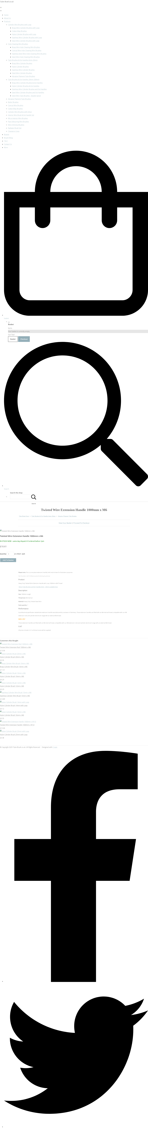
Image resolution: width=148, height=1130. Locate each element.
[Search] (33, 497)
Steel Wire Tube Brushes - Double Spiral (26, 96)
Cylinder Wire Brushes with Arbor (20, 112)
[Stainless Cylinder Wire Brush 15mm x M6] (15, 692)
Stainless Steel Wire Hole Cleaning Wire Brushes (29, 54)
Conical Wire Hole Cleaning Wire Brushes (26, 50)
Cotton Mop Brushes (19, 31)
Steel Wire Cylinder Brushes (22, 73)
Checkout (24, 339)
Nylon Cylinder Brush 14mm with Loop (13, 705)
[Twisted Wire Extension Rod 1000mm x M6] (16, 644)
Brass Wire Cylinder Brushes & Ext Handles (27, 83)
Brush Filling (8, 138)
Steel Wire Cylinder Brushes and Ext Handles (28, 92)
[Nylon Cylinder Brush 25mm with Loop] (14, 731)
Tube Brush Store (24, 516)
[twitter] (76, 1127)
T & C (6, 141)
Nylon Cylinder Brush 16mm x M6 (12, 715)
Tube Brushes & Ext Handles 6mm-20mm (23, 60)
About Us (7, 18)
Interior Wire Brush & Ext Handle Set (21, 115)
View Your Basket (65, 523)
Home (6, 15)
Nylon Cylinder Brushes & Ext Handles (25, 86)
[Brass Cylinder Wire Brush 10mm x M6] (14, 663)
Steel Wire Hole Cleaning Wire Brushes (26, 57)
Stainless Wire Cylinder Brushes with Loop (27, 37)
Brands (6, 134)
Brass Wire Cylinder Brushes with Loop (26, 28)
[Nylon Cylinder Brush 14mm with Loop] (14, 702)
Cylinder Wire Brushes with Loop (19, 25)
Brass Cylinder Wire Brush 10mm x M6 (13, 667)
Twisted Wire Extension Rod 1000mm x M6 (15, 647)
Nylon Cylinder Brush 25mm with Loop (13, 734)
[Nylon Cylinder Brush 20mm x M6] (13, 654)
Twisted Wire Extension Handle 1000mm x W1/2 (17, 725)
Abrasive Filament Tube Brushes (23, 76)
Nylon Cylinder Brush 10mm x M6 (12, 676)
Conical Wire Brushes (15, 105)
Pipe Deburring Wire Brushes (18, 121)
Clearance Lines (13, 131)
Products (7, 21)
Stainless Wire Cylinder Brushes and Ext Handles (29, 89)
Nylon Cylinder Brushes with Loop (24, 34)
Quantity (3, 554)
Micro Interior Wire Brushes (18, 118)
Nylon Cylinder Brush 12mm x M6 (12, 686)
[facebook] (76, 981)
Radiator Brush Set (14, 128)
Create (55, 747)
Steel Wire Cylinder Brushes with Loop (25, 41)
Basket (13, 339)
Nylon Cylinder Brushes (20, 67)
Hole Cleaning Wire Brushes (18, 44)
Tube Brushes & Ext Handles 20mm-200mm (23, 79)
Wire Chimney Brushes (16, 125)
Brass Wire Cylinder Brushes (22, 63)
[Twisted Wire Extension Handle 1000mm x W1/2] (18, 722)
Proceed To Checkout (81, 523)
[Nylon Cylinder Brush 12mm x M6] (13, 683)
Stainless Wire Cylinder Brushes (23, 70)
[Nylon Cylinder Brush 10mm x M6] (13, 673)
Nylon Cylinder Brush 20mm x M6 (12, 657)
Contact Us (8, 144)
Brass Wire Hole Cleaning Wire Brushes (26, 47)
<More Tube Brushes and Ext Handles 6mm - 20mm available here (38, 587)
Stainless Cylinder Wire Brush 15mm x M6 (15, 696)
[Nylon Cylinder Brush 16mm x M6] (13, 712)
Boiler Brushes (13, 102)
